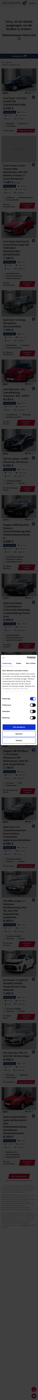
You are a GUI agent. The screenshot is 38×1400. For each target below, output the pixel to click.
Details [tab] (18, 663)
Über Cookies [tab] (31, 663)
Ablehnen (19, 740)
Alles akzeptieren (19, 727)
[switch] (33, 705)
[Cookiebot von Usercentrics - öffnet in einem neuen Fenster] (27, 657)
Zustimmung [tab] (6, 663)
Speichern (19, 734)
